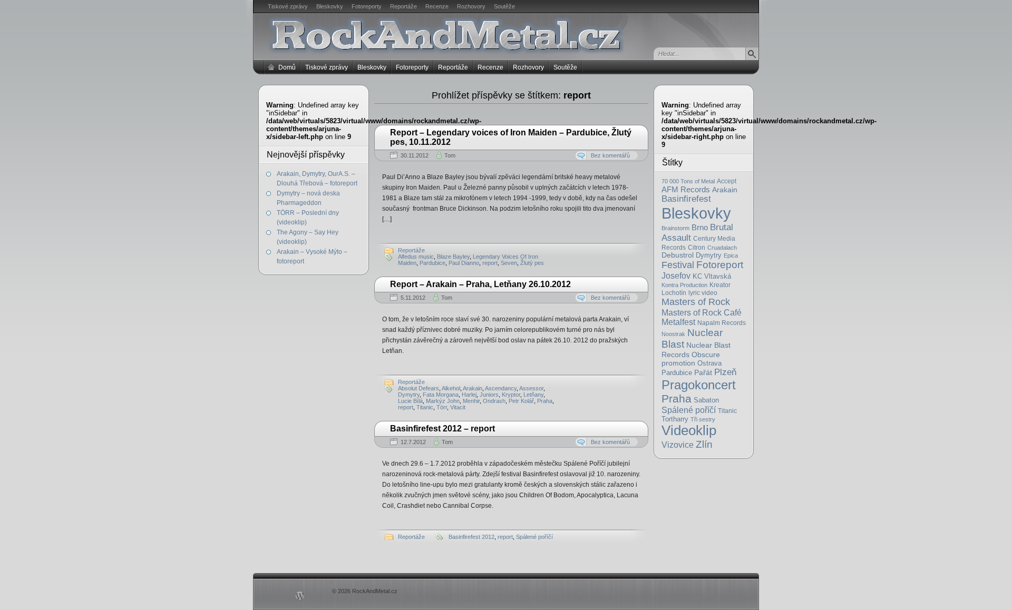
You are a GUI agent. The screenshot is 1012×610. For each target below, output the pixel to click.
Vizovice (677, 444)
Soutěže (504, 6)
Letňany (533, 394)
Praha (676, 398)
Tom (449, 155)
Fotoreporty (367, 6)
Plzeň (725, 372)
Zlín (704, 444)
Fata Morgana (441, 394)
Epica (731, 255)
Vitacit (457, 407)
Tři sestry (702, 419)
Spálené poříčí (688, 410)
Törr (441, 407)
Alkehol (451, 388)
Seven (509, 263)
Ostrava (709, 363)
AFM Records (685, 189)
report (490, 263)
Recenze (437, 6)
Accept (726, 181)
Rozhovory (471, 6)
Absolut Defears (418, 388)
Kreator (720, 285)
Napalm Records (721, 323)
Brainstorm (675, 228)
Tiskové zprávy (288, 6)
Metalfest (678, 322)
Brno (700, 227)
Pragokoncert (698, 385)
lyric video (702, 293)
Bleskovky (329, 6)
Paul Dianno (464, 263)
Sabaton (706, 400)
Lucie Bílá (410, 401)
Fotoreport (719, 264)
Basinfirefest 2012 (471, 537)
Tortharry (674, 419)
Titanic (727, 411)
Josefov (675, 275)
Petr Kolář (521, 401)
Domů (287, 67)
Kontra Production (684, 285)
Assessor (531, 388)
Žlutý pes (532, 263)
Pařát (703, 372)
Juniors (489, 394)
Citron (696, 247)
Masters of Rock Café (701, 312)
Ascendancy (501, 388)
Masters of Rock (695, 302)
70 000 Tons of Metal (688, 181)
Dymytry (709, 255)
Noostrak (673, 334)
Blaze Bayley (453, 256)
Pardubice (676, 373)
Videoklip (688, 430)
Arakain (724, 189)
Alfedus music (416, 256)
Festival (677, 265)
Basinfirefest (686, 199)
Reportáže (403, 6)
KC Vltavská (712, 276)
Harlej (469, 394)
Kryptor (511, 394)
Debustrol (677, 255)
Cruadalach (722, 247)
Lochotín (673, 293)
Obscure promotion (690, 358)
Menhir (471, 401)
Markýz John (443, 401)
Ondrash (494, 401)
